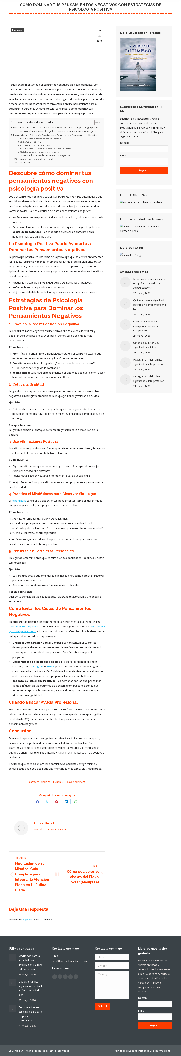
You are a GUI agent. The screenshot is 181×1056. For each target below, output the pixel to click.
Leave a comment (75, 781)
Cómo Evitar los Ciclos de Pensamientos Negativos (44, 155)
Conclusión (24, 162)
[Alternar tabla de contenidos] (96, 122)
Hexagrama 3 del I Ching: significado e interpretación (148, 379)
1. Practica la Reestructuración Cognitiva (42, 138)
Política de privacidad (126, 1050)
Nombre (125, 142)
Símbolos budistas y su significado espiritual (146, 345)
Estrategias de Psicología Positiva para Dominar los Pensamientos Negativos (56, 135)
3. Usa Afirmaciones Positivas (36, 145)
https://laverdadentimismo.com (50, 828)
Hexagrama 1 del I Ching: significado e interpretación (148, 362)
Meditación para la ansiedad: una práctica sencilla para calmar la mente (149, 283)
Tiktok (50, 666)
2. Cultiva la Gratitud (32, 142)
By (58, 781)
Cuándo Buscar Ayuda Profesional (36, 159)
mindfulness (19, 500)
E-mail (123, 155)
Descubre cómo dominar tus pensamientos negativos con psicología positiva (56, 127)
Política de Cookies (148, 1050)
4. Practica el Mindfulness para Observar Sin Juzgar (47, 148)
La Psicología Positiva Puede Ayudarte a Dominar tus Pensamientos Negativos (58, 131)
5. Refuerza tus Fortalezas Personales (41, 151)
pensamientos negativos (24, 626)
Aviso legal (165, 1050)
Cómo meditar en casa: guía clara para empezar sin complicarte (149, 326)
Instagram (37, 666)
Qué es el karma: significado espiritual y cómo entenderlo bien (149, 305)
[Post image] (125, 282)
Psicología (17, 30)
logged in (27, 919)
